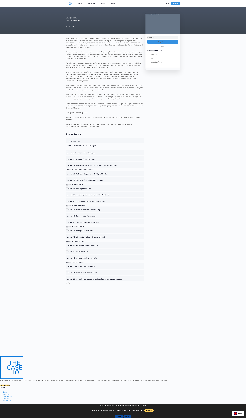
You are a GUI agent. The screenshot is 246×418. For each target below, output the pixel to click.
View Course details (73, 21)
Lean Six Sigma (71, 18)
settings (149, 410)
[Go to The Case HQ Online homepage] (70, 3)
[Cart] (161, 3)
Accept (119, 416)
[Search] (154, 4)
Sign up (175, 3)
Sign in (167, 3)
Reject (127, 416)
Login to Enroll (162, 42)
